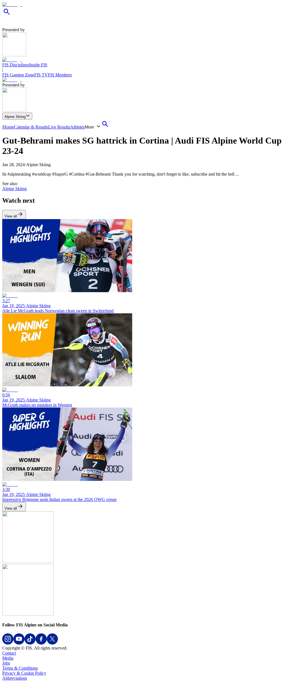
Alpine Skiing (15, 117)
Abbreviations (14, 678)
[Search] (6, 14)
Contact (9, 653)
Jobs (6, 663)
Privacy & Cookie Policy (24, 673)
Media (7, 658)
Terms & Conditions (20, 668)
